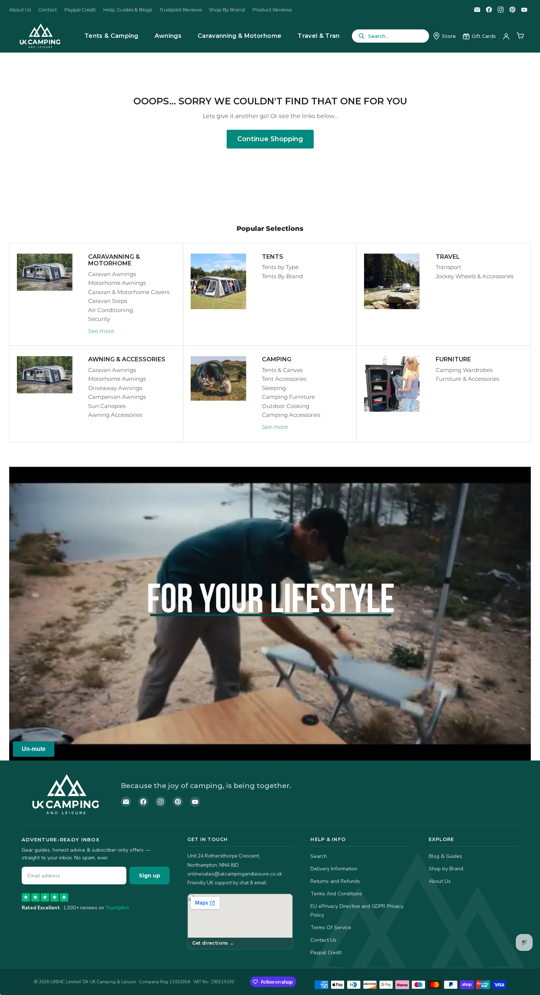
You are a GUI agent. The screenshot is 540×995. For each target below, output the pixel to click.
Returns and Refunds (335, 881)
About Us (20, 9)
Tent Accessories (284, 378)
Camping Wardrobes (464, 369)
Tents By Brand (282, 276)
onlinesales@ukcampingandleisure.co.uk (234, 873)
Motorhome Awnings (117, 282)
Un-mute (34, 749)
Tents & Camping (111, 35)
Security (99, 318)
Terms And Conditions (336, 893)
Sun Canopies (107, 405)
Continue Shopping (270, 139)
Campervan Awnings (117, 396)
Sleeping (274, 387)
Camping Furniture (288, 396)
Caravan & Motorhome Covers (128, 292)
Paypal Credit (80, 9)
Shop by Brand (446, 868)
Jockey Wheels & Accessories (475, 276)
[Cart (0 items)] (520, 36)
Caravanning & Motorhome (239, 35)
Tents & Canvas (282, 369)
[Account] (506, 36)
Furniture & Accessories (467, 378)
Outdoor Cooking (285, 405)
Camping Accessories (291, 414)
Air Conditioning (110, 310)
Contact (47, 9)
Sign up (149, 875)
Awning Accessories (115, 414)
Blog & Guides (445, 856)
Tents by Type (280, 267)
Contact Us (323, 940)
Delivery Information (333, 868)
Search (318, 856)
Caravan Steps (107, 300)
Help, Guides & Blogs (127, 9)
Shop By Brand (227, 9)
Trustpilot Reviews (180, 9)
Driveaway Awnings (115, 387)
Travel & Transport (327, 35)
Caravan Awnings (112, 274)
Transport (448, 267)
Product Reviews (272, 9)
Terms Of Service (330, 927)
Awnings (168, 35)
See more (101, 331)
